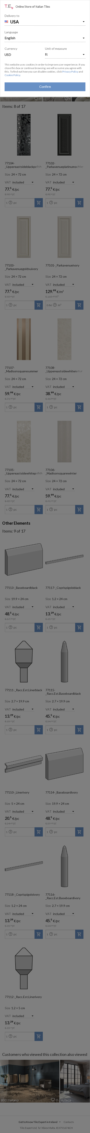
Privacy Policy (70, 71)
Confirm (45, 87)
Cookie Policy (12, 75)
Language (11, 32)
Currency (11, 48)
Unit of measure (56, 48)
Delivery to (12, 16)
